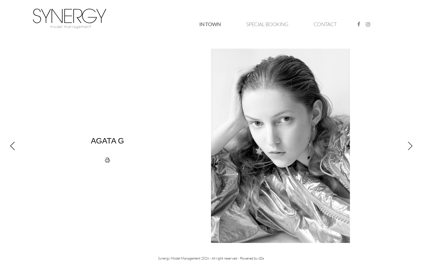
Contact (325, 24)
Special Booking (267, 24)
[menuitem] (210, 24)
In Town (210, 24)
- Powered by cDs (251, 258)
